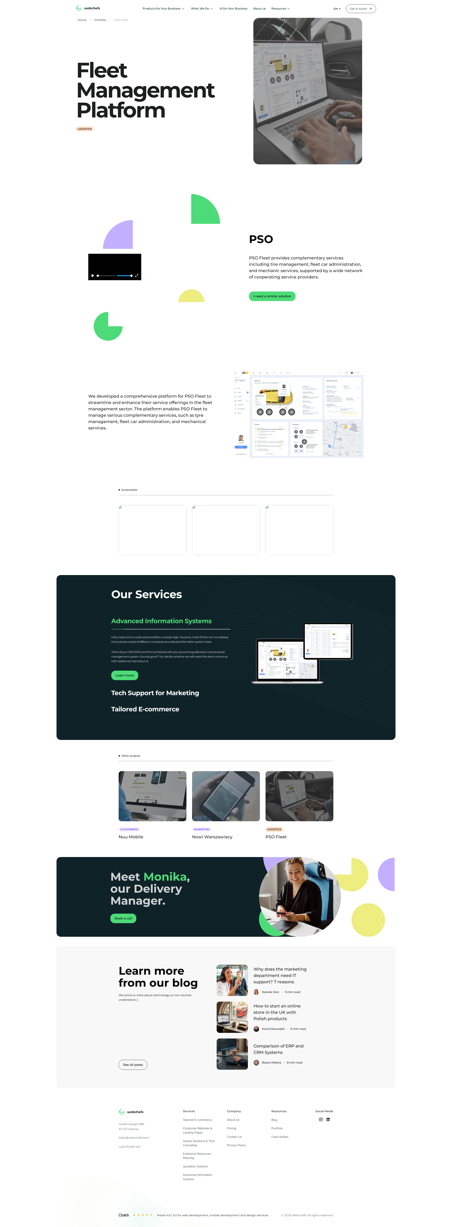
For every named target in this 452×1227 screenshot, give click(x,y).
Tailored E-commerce (145, 709)
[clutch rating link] (124, 1215)
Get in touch (358, 8)
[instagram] (321, 1120)
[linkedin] (328, 1120)
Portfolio (100, 20)
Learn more (124, 675)
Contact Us (234, 1136)
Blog (274, 1120)
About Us (233, 1120)
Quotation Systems (195, 1166)
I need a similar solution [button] (272, 296)
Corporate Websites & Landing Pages (197, 1130)
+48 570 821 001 (130, 1147)
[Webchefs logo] (131, 1112)
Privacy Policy (236, 1145)
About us (259, 8)
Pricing (231, 1128)
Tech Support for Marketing (155, 693)
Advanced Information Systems (161, 621)
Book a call (123, 918)
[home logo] (88, 8)
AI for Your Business (233, 8)
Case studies (279, 1136)
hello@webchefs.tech (134, 1137)
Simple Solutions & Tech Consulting (199, 1143)
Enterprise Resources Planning (197, 1156)
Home (82, 20)
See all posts (133, 1065)
